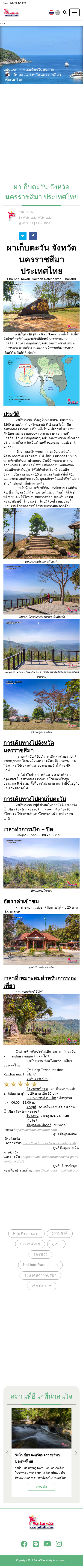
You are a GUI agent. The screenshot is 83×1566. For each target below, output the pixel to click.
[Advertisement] (41, 131)
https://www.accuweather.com (35, 1130)
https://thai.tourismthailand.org (55, 1170)
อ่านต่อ (41, 1487)
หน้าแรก (10, 70)
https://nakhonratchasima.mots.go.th (49, 1143)
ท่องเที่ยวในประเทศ (39, 70)
